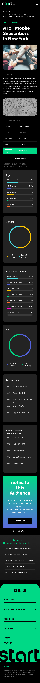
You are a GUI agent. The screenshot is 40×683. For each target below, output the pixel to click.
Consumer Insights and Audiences (17, 14)
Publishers (9, 600)
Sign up (8, 642)
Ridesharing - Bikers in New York (16, 555)
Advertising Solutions (14, 609)
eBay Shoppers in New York (14, 566)
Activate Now (20, 158)
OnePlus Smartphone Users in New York (19, 560)
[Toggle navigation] (36, 3)
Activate (20, 520)
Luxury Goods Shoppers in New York (17, 572)
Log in (7, 637)
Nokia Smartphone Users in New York (18, 549)
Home (5, 12)
